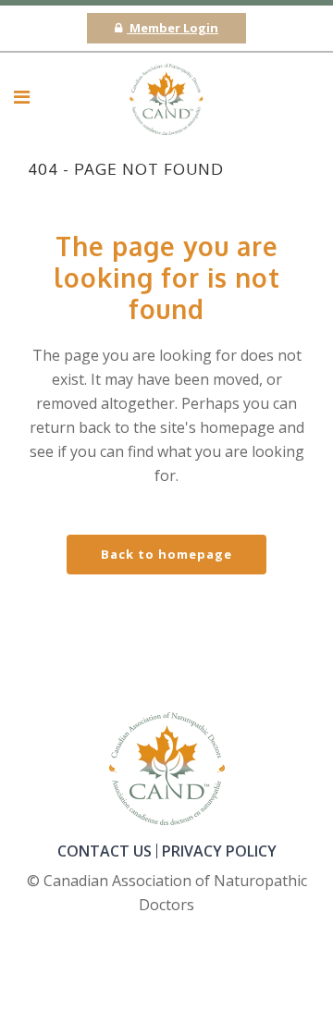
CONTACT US (104, 851)
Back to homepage (166, 554)
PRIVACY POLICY (219, 851)
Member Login (172, 27)
